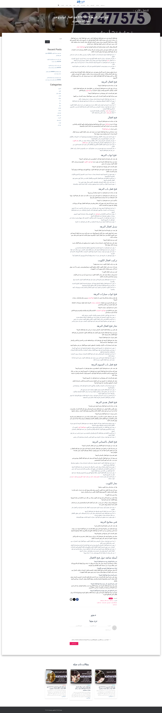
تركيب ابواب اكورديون (83, 476)
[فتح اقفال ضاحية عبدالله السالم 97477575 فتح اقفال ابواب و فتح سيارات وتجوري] (81, 676)
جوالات (74, 5)
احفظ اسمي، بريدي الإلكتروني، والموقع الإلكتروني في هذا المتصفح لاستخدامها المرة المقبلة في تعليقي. (90, 639)
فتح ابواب (110, 598)
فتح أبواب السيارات (101, 310)
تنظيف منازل (83, 5)
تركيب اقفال (106, 600)
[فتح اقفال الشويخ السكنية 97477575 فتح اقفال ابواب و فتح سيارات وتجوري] (56, 676)
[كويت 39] (81, 2)
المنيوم (59, 88)
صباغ (70, 5)
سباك (88, 5)
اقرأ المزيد (111, 696)
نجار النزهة (115, 604)
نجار (108, 60)
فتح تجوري (88, 90)
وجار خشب (108, 111)
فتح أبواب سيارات (95, 303)
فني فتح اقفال (106, 129)
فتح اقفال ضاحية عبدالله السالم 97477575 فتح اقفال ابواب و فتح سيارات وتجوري (82, 688)
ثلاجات (67, 5)
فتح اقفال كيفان (81, 47)
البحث (60, 38)
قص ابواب (108, 112)
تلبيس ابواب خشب (94, 476)
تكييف (78, 5)
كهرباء (60, 122)
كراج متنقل (92, 5)
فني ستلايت (102, 5)
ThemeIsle (47, 710)
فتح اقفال (107, 124)
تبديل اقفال (85, 142)
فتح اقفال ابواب (114, 602)
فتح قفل (98, 214)
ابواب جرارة (74, 476)
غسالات (59, 110)
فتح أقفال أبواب (82, 427)
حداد (60, 100)
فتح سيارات (104, 602)
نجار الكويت (75, 140)
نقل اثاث (97, 5)
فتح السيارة (91, 298)
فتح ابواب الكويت (88, 162)
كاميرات (62, 5)
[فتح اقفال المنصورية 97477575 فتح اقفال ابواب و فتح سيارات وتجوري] (105, 676)
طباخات (59, 108)
